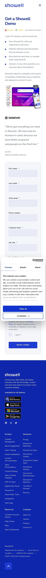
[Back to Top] (8, 566)
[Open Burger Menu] (39, 5)
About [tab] (37, 267)
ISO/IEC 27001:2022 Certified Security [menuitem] (17, 556)
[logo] (12, 374)
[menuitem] (12, 440)
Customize (21, 316)
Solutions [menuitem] (27, 434)
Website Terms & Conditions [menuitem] (14, 550)
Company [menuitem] (27, 510)
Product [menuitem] (8, 434)
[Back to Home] (14, 5)
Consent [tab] (8, 267)
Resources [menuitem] (9, 510)
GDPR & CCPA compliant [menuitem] (24, 553)
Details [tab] (23, 267)
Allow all (23, 309)
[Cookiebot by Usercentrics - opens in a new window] (32, 260)
